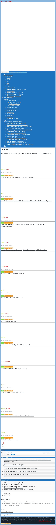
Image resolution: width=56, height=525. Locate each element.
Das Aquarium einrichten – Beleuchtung (17, 139)
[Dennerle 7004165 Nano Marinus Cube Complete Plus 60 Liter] (6, 429)
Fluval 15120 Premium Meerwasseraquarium (16, 474)
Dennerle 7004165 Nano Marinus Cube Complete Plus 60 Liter (17, 416)
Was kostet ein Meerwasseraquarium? (17, 125)
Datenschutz (7, 495)
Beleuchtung (10, 112)
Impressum (7, 494)
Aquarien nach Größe (9, 88)
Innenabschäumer (14, 105)
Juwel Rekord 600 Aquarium (8, 321)
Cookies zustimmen (6, 523)
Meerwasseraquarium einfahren (15, 141)
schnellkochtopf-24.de (7, 512)
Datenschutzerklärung (45, 521)
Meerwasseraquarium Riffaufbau (13, 484)
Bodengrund (10, 115)
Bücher (6, 120)
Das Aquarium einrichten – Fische (16, 136)
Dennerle (9, 76)
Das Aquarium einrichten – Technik (16, 131)
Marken (3, 453)
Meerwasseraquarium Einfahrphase (13, 488)
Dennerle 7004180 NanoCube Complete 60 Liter (14, 368)
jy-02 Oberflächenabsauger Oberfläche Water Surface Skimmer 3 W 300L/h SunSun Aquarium (26, 201)
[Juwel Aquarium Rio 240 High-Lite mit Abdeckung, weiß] (6, 358)
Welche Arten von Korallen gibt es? (13, 483)
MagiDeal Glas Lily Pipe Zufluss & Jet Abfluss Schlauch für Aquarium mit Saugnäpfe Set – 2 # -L (26, 153)
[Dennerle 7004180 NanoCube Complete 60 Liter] (6, 382)
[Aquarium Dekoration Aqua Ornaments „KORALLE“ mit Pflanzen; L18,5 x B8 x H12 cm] (6, 263)
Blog (5, 146)
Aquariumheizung (11, 110)
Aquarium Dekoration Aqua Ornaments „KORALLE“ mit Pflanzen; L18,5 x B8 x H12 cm (24, 250)
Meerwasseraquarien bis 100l (15, 92)
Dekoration (10, 117)
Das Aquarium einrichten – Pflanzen (16, 138)
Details (2, 175)
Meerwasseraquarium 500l (14, 96)
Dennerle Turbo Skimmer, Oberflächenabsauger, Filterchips (17, 177)
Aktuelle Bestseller (9, 97)
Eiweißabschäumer (12, 101)
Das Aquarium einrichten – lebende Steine (18, 134)
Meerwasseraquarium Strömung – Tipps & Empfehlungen (19, 486)
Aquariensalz (10, 113)
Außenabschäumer (14, 104)
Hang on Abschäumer (15, 102)
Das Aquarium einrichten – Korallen (16, 133)
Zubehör (6, 99)
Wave (8, 86)
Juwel (8, 81)
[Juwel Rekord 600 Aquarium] (6, 335)
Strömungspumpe (12, 107)
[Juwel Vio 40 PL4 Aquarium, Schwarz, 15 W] (6, 311)
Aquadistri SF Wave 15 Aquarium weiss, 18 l (12, 273)
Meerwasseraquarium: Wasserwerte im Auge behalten (18, 489)
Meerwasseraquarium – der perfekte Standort (19, 130)
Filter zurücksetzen (6, 454)
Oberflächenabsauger (13, 118)
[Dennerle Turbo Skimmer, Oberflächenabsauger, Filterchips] (6, 191)
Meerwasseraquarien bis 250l (15, 94)
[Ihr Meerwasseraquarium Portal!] (12, 12)
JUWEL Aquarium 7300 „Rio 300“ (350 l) (14, 465)
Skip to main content (6, 1)
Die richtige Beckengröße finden (15, 128)
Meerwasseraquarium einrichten (13, 122)
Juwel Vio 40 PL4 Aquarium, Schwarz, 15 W (12, 297)
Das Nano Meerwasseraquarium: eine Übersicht (20, 144)
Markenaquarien (8, 75)
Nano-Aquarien (11, 91)
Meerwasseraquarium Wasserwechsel (17, 143)
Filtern (13, 454)
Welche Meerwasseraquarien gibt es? (17, 123)
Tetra (8, 84)
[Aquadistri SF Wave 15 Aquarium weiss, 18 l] (6, 287)
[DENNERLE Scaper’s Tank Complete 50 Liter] (6, 406)
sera (8, 83)
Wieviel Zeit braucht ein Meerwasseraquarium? (19, 126)
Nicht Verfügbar (8, 175)
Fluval (8, 79)
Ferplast (9, 78)
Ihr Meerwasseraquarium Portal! (18, 72)
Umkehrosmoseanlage (13, 109)
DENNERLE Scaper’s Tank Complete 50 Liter (12, 392)
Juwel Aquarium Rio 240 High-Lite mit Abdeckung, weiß (15, 345)
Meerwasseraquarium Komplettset (16, 89)
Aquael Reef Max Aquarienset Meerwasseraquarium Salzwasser (21, 471)
